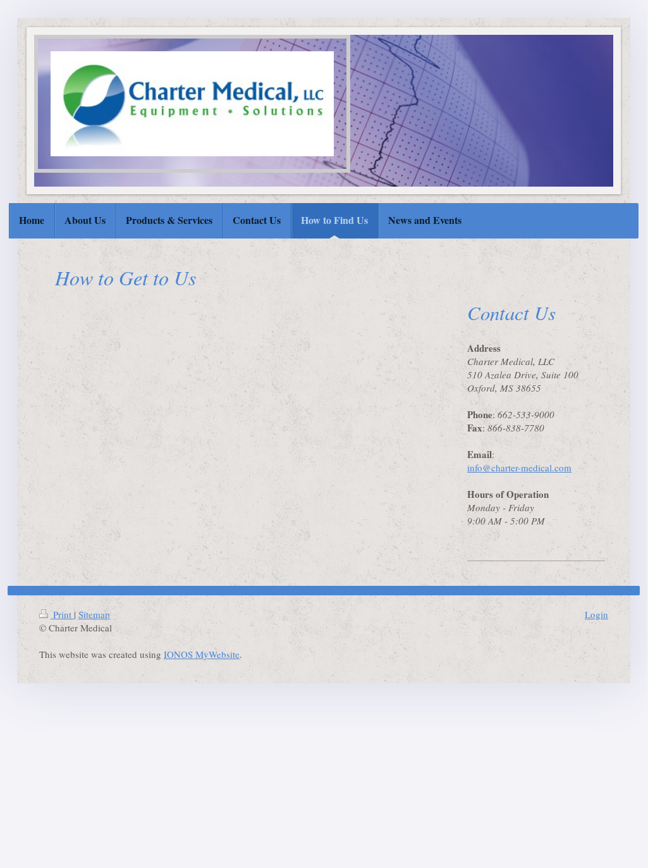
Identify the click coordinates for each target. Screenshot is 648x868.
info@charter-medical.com (519, 467)
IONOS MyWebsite (202, 654)
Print (62, 614)
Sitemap (94, 614)
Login (596, 614)
